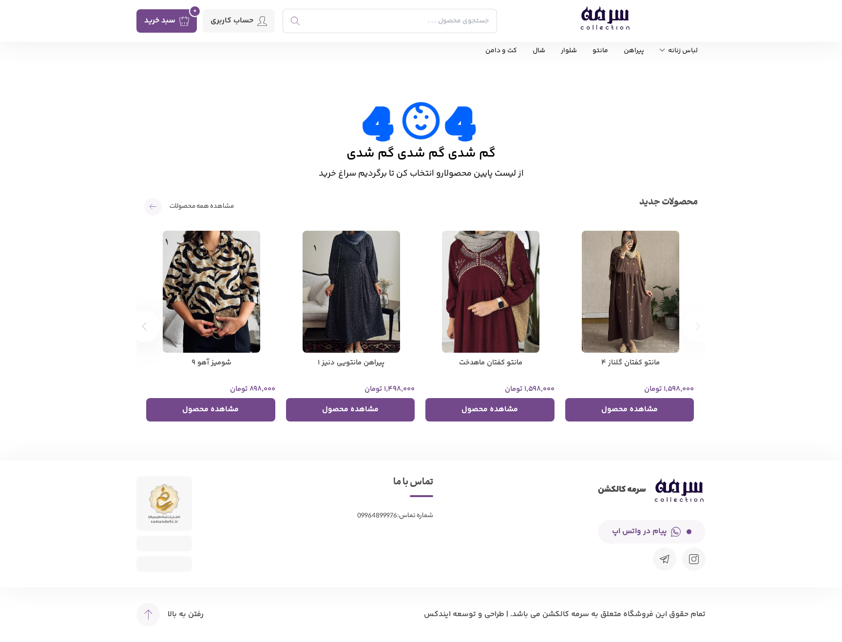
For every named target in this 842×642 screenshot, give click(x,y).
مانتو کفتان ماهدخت (490, 363)
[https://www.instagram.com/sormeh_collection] (694, 559)
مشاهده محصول (629, 409)
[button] (144, 326)
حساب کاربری (231, 21)
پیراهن (634, 51)
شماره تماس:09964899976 (395, 516)
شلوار (569, 51)
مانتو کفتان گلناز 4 (630, 363)
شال (539, 51)
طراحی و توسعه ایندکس (464, 614)
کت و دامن (501, 51)
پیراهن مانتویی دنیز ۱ (351, 363)
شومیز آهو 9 (211, 363)
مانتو (600, 51)
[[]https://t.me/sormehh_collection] (664, 559)
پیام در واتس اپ (639, 531)
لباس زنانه (682, 51)
